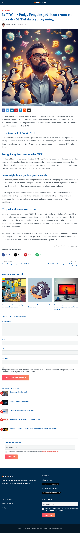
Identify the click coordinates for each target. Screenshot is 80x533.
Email (3, 349)
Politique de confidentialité (50, 452)
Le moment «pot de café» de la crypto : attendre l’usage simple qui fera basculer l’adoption (66, 307)
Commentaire (6, 321)
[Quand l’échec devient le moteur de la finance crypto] (40, 290)
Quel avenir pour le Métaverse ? (19, 401)
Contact (4, 508)
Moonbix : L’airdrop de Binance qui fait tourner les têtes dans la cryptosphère (33, 428)
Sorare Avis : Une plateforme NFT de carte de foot (25, 419)
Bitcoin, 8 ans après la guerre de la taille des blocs (17, 264)
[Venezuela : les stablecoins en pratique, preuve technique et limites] (14, 290)
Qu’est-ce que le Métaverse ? (18, 392)
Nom (3, 339)
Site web (5, 358)
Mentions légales (8, 503)
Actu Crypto (6, 10)
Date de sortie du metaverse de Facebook (22, 410)
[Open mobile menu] (2, 3)
